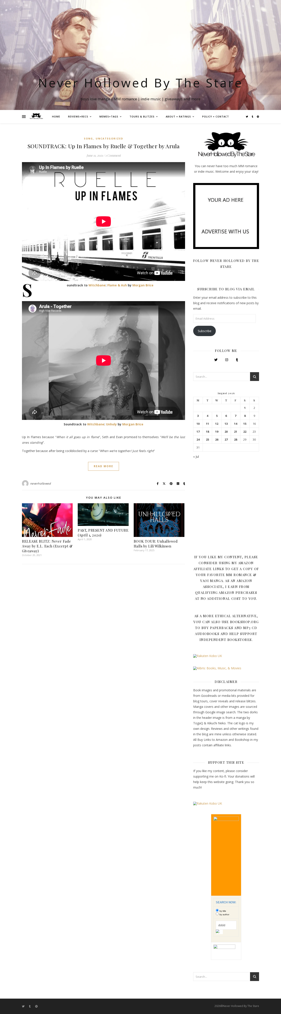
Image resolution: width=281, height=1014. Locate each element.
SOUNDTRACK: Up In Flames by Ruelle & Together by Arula (103, 146)
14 (235, 423)
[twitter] (247, 116)
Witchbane (97, 285)
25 (207, 439)
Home (56, 116)
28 (235, 439)
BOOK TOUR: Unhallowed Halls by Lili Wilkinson (156, 543)
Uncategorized (109, 138)
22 (244, 431)
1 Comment (113, 155)
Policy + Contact (215, 116)
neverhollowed (40, 483)
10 (198, 423)
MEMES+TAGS (108, 116)
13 (226, 423)
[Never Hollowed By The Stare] (36, 116)
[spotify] (258, 116)
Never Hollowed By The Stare (140, 82)
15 (244, 423)
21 (235, 431)
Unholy (111, 424)
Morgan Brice (142, 285)
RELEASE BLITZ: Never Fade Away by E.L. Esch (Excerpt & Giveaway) (47, 546)
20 (226, 431)
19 (216, 431)
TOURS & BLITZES (142, 116)
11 (207, 423)
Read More (103, 466)
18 (207, 431)
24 (198, 439)
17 (198, 431)
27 (226, 439)
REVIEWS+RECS (78, 116)
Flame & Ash (117, 285)
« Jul (196, 456)
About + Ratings (178, 116)
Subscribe (204, 331)
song (88, 138)
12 (216, 423)
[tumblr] (253, 116)
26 (216, 439)
